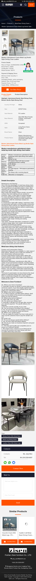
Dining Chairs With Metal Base (11, 436)
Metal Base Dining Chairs (22, 23)
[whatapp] (9, 462)
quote (31, 4)
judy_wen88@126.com (10, 1)
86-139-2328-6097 (29, 1)
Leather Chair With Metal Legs (12, 443)
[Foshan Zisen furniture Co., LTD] (9, 5)
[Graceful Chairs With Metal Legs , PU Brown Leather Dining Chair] (9, 524)
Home (3, 23)
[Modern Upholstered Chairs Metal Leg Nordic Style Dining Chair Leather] (22, 43)
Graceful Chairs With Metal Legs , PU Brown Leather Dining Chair (9, 534)
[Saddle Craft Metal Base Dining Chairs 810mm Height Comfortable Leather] (26, 524)
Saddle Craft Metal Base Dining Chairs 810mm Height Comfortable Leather (25, 534)
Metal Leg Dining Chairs (10, 439)
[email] (13, 462)
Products (9, 23)
